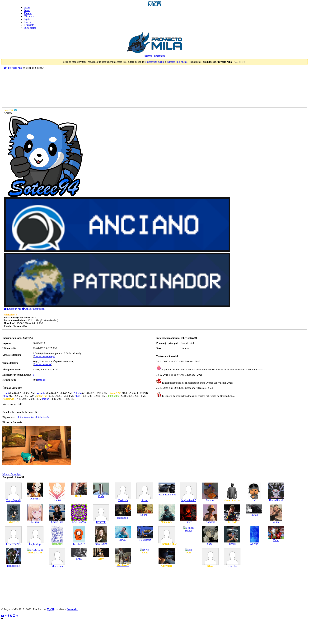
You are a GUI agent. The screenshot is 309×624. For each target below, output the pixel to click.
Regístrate (29, 25)
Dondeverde (13, 565)
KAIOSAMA (79, 522)
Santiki (57, 500)
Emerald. (72, 609)
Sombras (210, 522)
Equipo (27, 19)
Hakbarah (123, 500)
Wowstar (41, 393)
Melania (35, 522)
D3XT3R (101, 522)
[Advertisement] (63, 89)
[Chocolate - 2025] (158, 382)
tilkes (77, 396)
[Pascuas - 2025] (158, 369)
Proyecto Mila (15, 67)
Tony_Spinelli (13, 500)
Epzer (189, 522)
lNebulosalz (145, 539)
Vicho (276, 540)
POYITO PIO (13, 544)
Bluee (5, 396)
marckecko (122, 517)
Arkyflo (78, 393)
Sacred (254, 514)
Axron (144, 500)
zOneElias (35, 498)
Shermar (210, 500)
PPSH (79, 558)
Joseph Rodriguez (167, 494)
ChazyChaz (57, 522)
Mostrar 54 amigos (11, 474)
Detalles (41, 379)
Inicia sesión (30, 27)
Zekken (188, 530)
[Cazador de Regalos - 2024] (158, 396)
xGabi (5, 393)
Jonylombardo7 (188, 500)
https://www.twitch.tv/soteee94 (34, 417)
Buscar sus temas (42, 364)
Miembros (29, 16)
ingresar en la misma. (177, 61)
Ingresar (148, 55)
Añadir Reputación (35, 308)
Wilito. (276, 522)
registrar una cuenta (154, 61)
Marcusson (57, 566)
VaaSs (101, 496)
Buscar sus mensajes (44, 356)
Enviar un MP (13, 308)
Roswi (232, 543)
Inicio (27, 7)
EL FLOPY (79, 543)
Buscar (27, 22)
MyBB (50, 609)
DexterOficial (276, 500)
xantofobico (101, 543)
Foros (27, 10)
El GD (122, 539)
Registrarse (159, 55)
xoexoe (45, 398)
